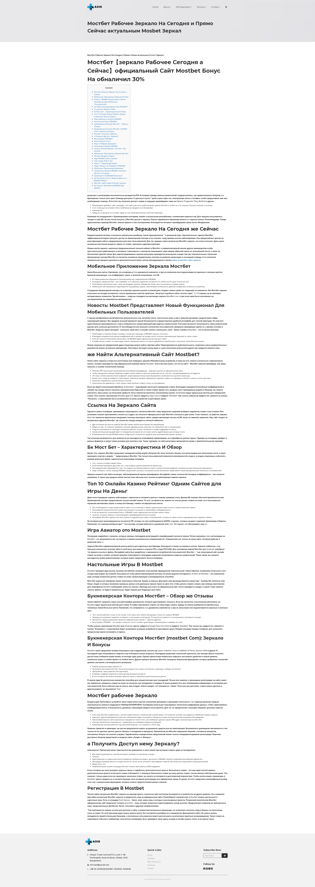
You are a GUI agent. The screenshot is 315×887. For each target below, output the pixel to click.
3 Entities (151, 858)
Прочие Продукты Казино (104, 156)
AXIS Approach (183, 7)
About (166, 7)
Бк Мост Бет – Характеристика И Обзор (110, 111)
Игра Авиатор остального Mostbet (107, 119)
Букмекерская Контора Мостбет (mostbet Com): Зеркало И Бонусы (110, 130)
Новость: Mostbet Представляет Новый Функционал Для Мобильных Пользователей (110, 101)
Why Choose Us (154, 861)
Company (151, 865)
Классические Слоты (102, 141)
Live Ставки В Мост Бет (103, 161)
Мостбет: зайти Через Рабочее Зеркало (110, 183)
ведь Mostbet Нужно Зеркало (105, 158)
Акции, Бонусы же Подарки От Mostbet (109, 165)
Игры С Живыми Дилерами (105, 143)
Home (155, 7)
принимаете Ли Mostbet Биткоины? (108, 175)
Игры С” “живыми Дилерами (105, 163)
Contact (215, 7)
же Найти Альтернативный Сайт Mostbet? (111, 106)
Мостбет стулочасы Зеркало (105, 133)
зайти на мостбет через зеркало (186, 260)
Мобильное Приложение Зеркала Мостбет (111, 97)
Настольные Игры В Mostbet (105, 121)
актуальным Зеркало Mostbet (106, 146)
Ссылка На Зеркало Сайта (104, 109)
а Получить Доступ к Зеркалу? (106, 136)
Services (201, 7)
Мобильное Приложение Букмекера (108, 168)
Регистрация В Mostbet (103, 138)
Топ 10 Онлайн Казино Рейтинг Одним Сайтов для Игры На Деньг (109, 115)
